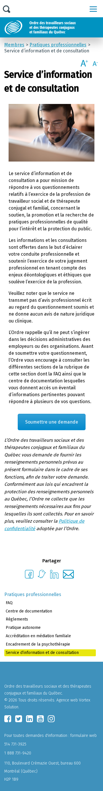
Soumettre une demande (51, 422)
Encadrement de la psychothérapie (38, 644)
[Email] (68, 577)
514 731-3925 (15, 744)
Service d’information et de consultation (42, 652)
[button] (93, 9)
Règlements (17, 619)
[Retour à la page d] (53, 27)
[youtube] (40, 719)
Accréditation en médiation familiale (38, 635)
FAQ (9, 602)
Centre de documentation (29, 611)
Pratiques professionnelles (32, 594)
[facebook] (7, 719)
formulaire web (83, 735)
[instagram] (51, 719)
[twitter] (18, 719)
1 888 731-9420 (17, 753)
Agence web (67, 700)
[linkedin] (29, 719)
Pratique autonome (23, 627)
